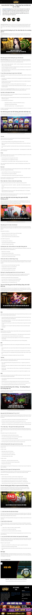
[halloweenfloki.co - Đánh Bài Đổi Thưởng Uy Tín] (16, 2)
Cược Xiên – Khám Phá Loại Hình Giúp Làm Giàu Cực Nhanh (16, 579)
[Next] (28, 21)
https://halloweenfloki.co (26, 591)
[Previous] (3, 21)
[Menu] (1, 2)
